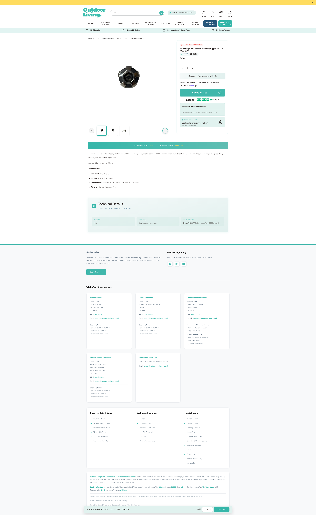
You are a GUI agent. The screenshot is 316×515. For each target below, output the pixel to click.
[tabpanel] (128, 81)
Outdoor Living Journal (194, 436)
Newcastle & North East (148, 358)
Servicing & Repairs (193, 428)
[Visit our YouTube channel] (184, 264)
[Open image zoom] (128, 81)
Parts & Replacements (147, 441)
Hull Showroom (96, 298)
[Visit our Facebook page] (170, 264)
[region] (128, 81)
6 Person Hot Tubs (99, 432)
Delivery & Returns (193, 419)
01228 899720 (147, 314)
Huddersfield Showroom (197, 298)
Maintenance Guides (194, 445)
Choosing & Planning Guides (197, 441)
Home (90, 38)
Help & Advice (192, 432)
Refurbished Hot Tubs (100, 441)
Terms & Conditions (96, 505)
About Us (190, 450)
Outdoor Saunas (145, 423)
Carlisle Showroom (146, 298)
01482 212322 (188, 13)
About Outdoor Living (194, 459)
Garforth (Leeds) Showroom (100, 358)
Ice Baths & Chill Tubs (147, 428)
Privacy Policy (107, 505)
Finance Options (192, 423)
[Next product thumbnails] (165, 131)
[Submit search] (161, 13)
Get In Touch (94, 272)
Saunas (142, 419)
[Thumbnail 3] (124, 131)
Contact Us (191, 454)
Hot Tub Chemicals (146, 432)
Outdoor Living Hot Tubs (101, 423)
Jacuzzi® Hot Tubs (99, 419)
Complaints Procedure (119, 505)
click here (123, 490)
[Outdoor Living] (94, 12)
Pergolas (143, 436)
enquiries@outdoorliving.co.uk (107, 318)
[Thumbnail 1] (102, 131)
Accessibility (191, 463)
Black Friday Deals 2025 (104, 38)
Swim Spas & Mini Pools (101, 428)
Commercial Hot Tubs (100, 436)
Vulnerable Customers (133, 505)
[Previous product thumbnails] (91, 130)
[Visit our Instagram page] (177, 264)
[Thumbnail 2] (113, 131)
